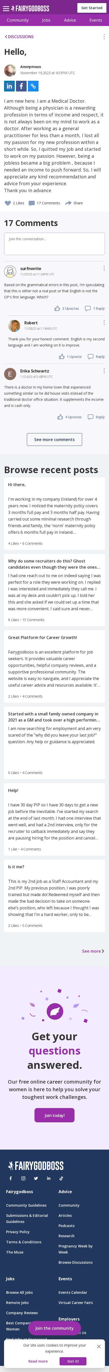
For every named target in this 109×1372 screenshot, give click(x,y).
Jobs (46, 20)
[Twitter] (36, 1178)
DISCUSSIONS (21, 36)
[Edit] (104, 37)
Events (95, 20)
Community (18, 20)
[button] (104, 38)
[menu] (7, 4)
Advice (70, 20)
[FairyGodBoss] (35, 1166)
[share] (68, 202)
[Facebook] (11, 1178)
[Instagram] (23, 1178)
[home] (30, 9)
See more (91, 951)
